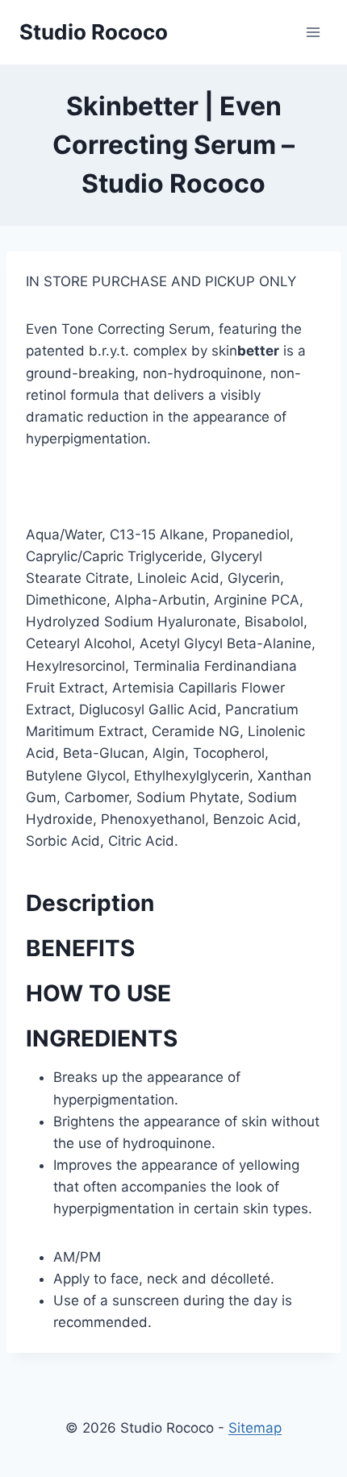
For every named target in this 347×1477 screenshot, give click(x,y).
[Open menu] (313, 31)
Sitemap (255, 1428)
